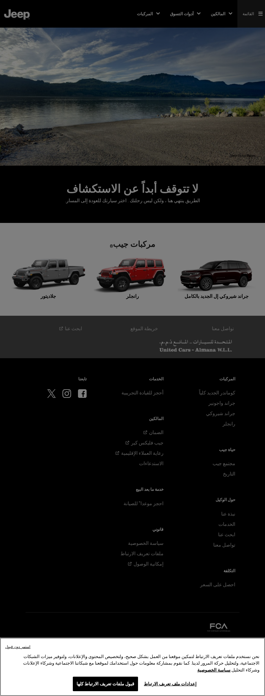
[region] (132, 667)
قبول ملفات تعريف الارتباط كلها (106, 683)
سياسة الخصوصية (213, 670)
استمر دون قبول (17, 647)
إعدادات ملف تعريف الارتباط (170, 683)
